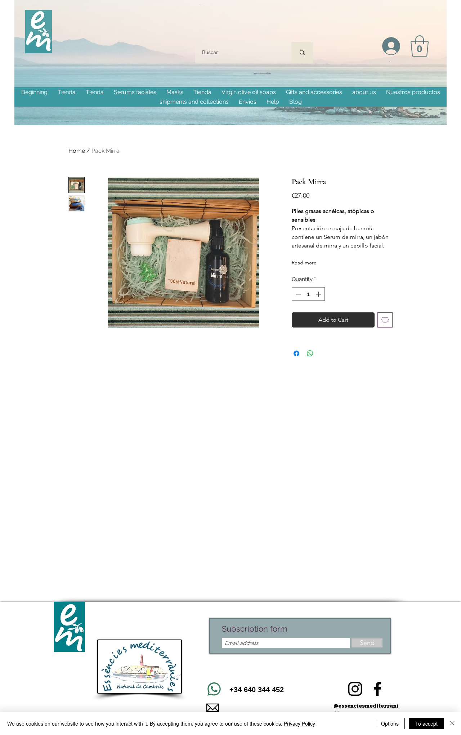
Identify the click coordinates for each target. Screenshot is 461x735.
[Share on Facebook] (296, 353)
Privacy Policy (299, 723)
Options (390, 723)
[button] (420, 46)
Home (76, 150)
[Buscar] (302, 52)
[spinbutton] (308, 294)
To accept (426, 723)
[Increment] (319, 294)
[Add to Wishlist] (385, 320)
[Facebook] (377, 689)
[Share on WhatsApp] (310, 353)
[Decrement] (298, 294)
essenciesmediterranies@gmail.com (273, 707)
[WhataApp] (214, 689)
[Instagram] (355, 689)
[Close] (452, 723)
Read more (304, 262)
